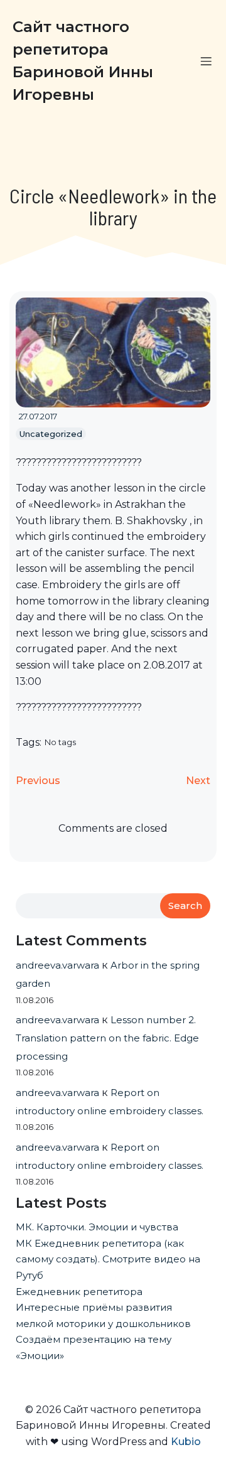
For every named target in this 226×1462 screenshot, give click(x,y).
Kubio (186, 1442)
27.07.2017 (38, 416)
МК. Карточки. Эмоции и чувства (97, 1227)
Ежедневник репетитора (79, 1292)
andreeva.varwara (57, 965)
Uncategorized (50, 434)
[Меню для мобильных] (205, 60)
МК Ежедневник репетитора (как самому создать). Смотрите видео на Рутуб (108, 1259)
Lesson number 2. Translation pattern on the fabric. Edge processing (107, 1038)
